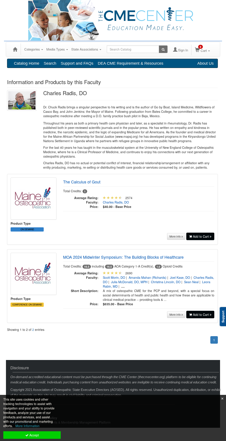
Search (50, 63)
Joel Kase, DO (180, 277)
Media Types (56, 49)
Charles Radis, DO (116, 202)
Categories (32, 49)
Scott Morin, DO (114, 277)
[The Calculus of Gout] (33, 198)
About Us (205, 63)
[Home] (15, 49)
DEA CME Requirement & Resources (130, 63)
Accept (33, 435)
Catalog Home (26, 63)
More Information (27, 426)
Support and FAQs (77, 63)
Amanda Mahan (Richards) (147, 277)
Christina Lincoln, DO (166, 282)
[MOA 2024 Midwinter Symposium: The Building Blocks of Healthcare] (33, 273)
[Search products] (163, 49)
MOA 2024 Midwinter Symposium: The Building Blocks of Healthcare (123, 257)
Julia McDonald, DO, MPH (129, 282)
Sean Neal (191, 282)
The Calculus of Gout (81, 182)
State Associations (85, 49)
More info (175, 236)
